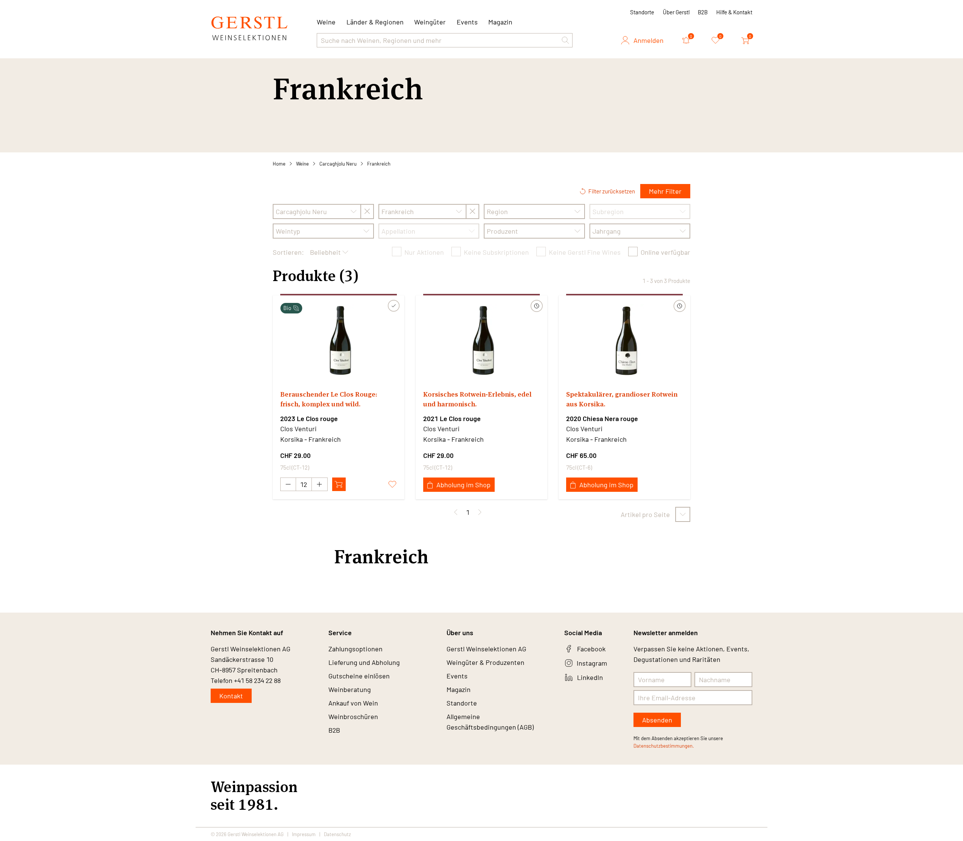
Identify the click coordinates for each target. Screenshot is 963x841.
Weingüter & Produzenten (485, 662)
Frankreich (378, 164)
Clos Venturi (298, 428)
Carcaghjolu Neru (338, 164)
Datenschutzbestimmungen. (663, 746)
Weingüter (430, 22)
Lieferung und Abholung (364, 662)
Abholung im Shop (463, 485)
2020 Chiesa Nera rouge (602, 418)
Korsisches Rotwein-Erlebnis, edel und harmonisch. (477, 399)
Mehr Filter (665, 191)
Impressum (304, 834)
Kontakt (231, 696)
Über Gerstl (676, 12)
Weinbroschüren (353, 716)
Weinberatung (349, 689)
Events (467, 22)
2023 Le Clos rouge (309, 418)
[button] (565, 40)
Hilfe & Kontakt (734, 12)
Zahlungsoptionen (355, 649)
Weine (302, 164)
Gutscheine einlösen (359, 676)
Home (279, 164)
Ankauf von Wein (353, 703)
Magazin (500, 22)
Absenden (657, 720)
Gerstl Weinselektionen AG (486, 649)
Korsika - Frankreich (310, 439)
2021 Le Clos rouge (452, 418)
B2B (703, 12)
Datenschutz (337, 834)
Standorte (642, 12)
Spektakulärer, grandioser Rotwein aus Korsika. (621, 399)
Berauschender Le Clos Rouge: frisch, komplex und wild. (328, 399)
